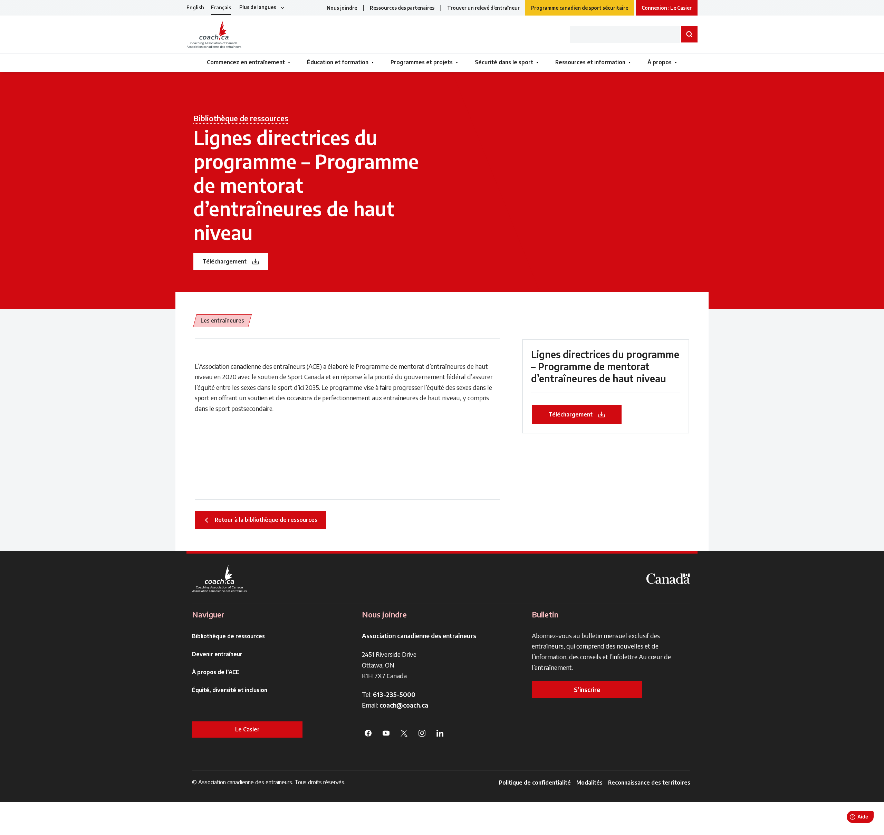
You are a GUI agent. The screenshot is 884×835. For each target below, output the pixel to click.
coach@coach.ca (403, 705)
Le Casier (247, 729)
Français (221, 7)
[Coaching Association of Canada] (219, 579)
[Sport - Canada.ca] (668, 579)
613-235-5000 (394, 694)
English (195, 7)
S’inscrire (587, 689)
